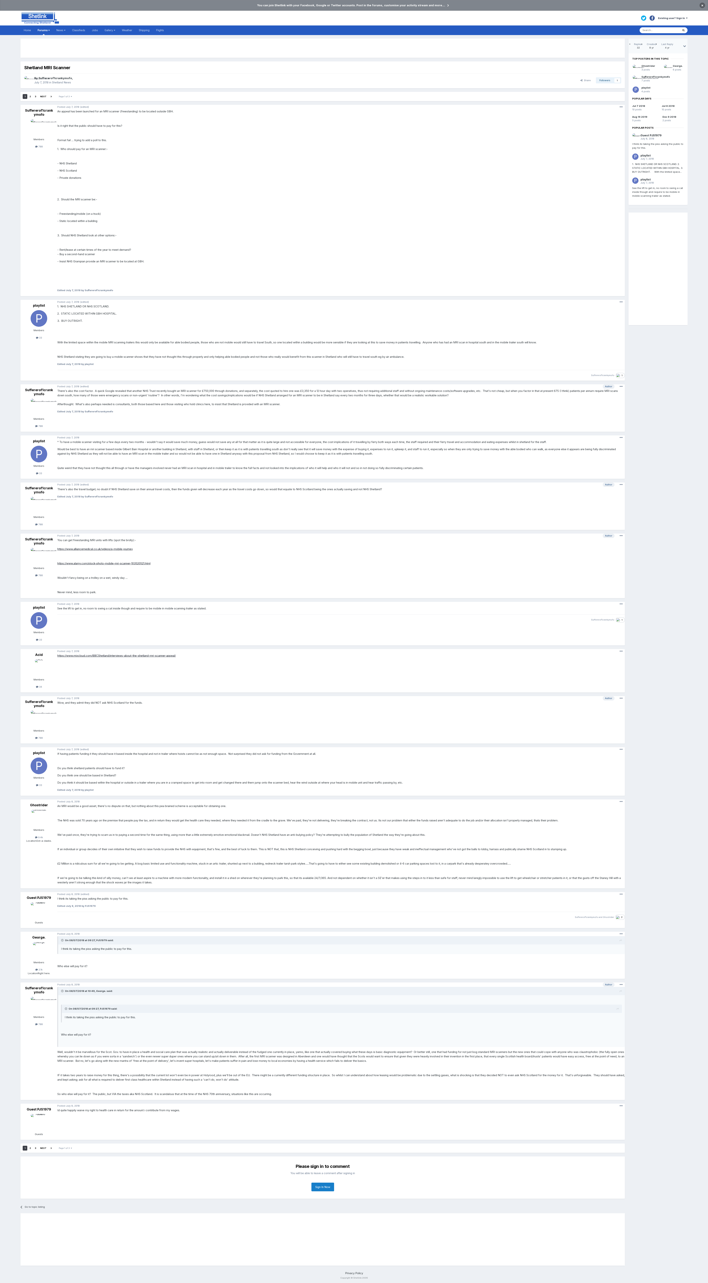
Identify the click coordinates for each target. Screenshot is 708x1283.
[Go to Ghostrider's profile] (39, 818)
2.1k (40, 969)
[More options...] (621, 107)
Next (43, 96)
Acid (39, 655)
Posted (68, 106)
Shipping (144, 30)
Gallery (109, 30)
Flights (160, 30)
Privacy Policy (354, 1273)
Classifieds (78, 30)
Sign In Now (322, 1187)
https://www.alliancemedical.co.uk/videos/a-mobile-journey (95, 549)
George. (39, 937)
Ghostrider (39, 805)
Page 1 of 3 (65, 96)
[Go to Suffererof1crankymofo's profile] (28, 80)
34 (40, 686)
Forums (43, 30)
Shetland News (61, 82)
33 (40, 337)
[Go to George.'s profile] (39, 950)
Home (27, 30)
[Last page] (51, 96)
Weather (127, 30)
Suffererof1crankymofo (55, 78)
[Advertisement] (323, 48)
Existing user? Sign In (672, 18)
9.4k (40, 837)
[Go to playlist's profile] (39, 318)
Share (586, 80)
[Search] (683, 30)
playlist (39, 305)
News (60, 30)
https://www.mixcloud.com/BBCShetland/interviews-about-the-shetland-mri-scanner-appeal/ (116, 655)
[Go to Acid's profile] (39, 667)
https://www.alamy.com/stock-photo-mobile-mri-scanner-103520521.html (103, 563)
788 (40, 146)
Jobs (95, 30)
